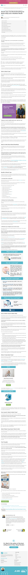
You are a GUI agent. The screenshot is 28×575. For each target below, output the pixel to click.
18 (9, 196)
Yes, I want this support (8, 115)
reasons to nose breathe (11, 237)
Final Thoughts (3, 32)
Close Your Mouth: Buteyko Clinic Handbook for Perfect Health (10, 505)
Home (2, 10)
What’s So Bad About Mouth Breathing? (6, 23)
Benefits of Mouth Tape (4, 25)
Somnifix (2, 362)
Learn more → (22, 8)
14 (11, 191)
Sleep (3, 10)
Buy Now (8, 385)
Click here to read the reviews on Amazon (6, 499)
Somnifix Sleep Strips (15, 85)
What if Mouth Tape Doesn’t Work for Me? (7, 30)
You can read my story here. (13, 518)
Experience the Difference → (13, 2)
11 (9, 188)
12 (11, 189)
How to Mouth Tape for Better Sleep (6, 26)
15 (8, 192)
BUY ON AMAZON (13, 547)
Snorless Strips (9, 360)
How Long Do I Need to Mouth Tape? (6, 29)
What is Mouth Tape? (4, 22)
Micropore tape (12, 388)
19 (16, 197)
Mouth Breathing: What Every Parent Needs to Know (13, 509)
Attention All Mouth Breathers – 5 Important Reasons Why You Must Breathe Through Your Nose (14, 507)
